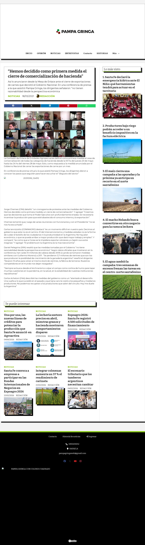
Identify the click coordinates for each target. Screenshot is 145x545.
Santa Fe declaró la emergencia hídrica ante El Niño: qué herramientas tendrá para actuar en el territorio (121, 84)
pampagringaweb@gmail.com (72, 453)
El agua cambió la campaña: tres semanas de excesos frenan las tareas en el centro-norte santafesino (122, 267)
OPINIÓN (41, 53)
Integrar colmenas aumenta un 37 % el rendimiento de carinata (49, 376)
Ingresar (92, 436)
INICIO (29, 53)
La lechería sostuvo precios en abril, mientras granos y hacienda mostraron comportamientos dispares (50, 323)
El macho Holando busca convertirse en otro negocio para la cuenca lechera (121, 223)
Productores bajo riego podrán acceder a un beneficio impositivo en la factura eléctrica (120, 131)
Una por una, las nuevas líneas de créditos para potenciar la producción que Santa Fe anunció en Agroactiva (18, 325)
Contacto (87, 53)
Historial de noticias (71, 436)
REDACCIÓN (47, 96)
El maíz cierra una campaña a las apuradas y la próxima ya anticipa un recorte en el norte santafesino (121, 178)
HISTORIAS (102, 53)
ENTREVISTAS (72, 53)
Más (114, 53)
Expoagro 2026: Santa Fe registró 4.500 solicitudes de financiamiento (81, 320)
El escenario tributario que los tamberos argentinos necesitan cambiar (80, 377)
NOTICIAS (55, 53)
